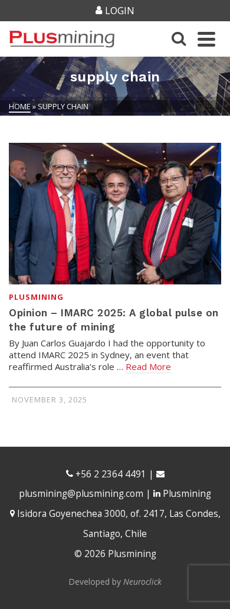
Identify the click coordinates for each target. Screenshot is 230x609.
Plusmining (36, 297)
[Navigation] (206, 39)
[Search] (179, 39)
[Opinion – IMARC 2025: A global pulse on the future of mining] (115, 213)
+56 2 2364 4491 (109, 474)
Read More (148, 366)
